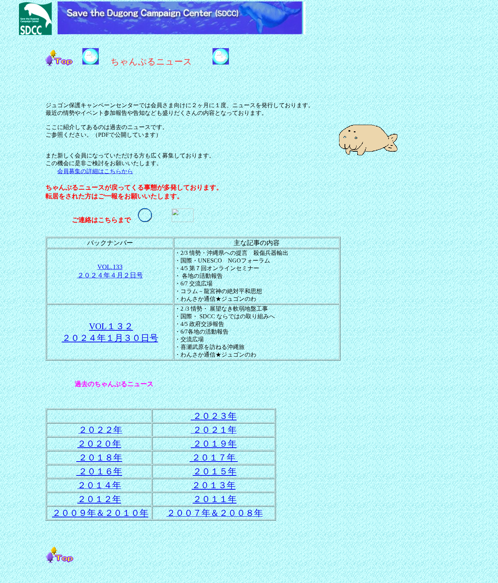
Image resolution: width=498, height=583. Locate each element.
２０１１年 (215, 499)
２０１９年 (214, 443)
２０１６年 (100, 471)
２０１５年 (215, 471)
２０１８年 (99, 457)
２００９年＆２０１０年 (100, 513)
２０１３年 (214, 485)
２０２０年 (99, 443)
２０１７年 (214, 457)
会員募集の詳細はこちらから (95, 171)
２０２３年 (214, 416)
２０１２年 (99, 499)
